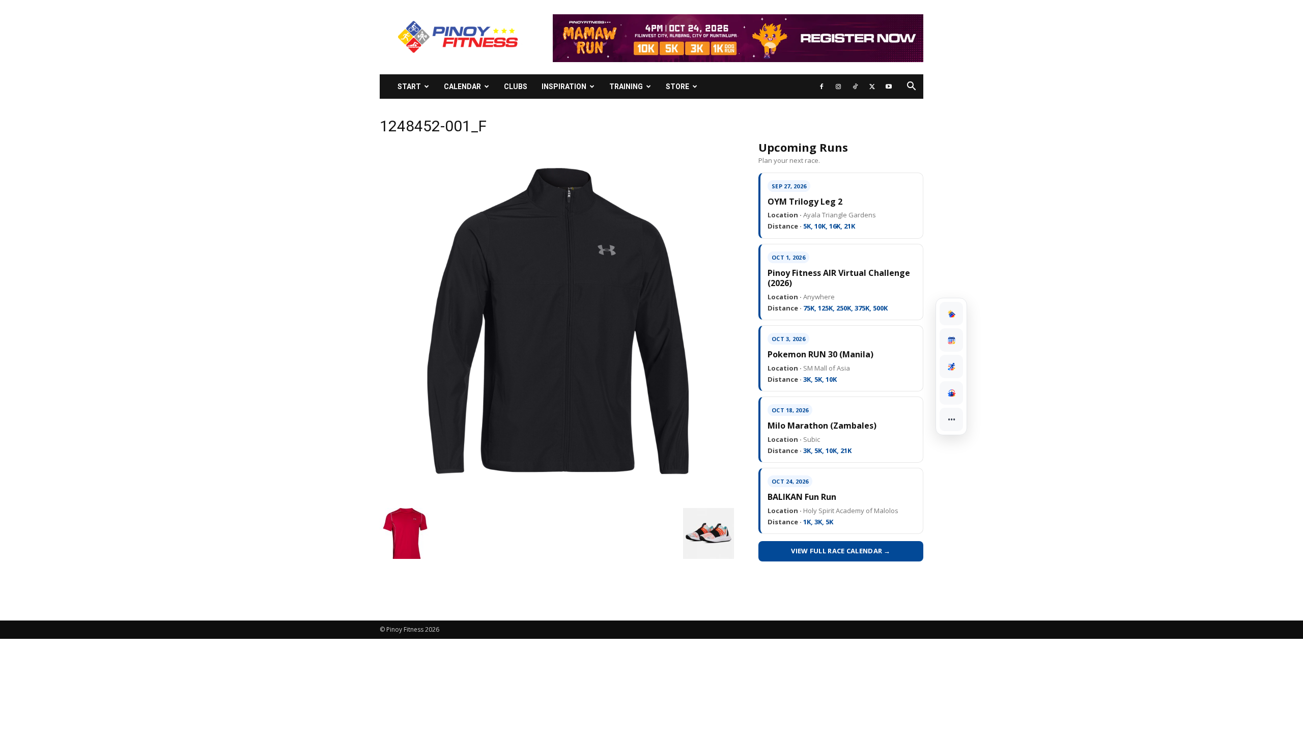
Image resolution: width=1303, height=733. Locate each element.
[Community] (951, 393)
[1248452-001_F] (557, 497)
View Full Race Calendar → (841, 550)
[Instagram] (838, 86)
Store (677, 86)
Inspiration (564, 86)
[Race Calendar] (951, 340)
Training (626, 86)
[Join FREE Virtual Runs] (951, 366)
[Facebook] (821, 86)
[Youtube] (888, 86)
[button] (911, 87)
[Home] (951, 313)
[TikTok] (855, 86)
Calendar (462, 86)
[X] (872, 86)
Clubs (515, 86)
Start (409, 86)
